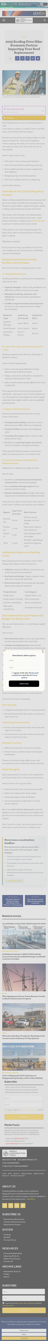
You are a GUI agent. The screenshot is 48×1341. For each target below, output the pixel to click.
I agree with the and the (25, 675)
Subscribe (24, 683)
